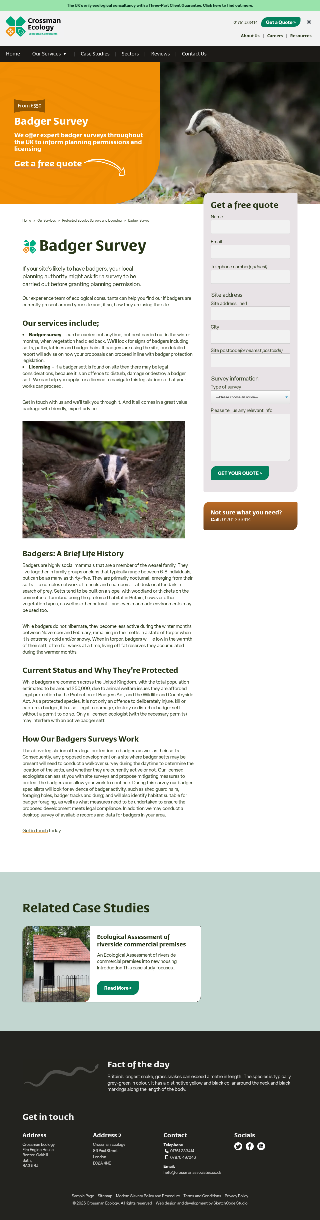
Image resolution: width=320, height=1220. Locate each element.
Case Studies (95, 54)
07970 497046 (183, 1157)
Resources (301, 35)
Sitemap (105, 1196)
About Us (250, 35)
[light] (309, 22)
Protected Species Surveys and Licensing (92, 220)
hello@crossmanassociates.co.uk (192, 1172)
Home (13, 54)
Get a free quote (48, 163)
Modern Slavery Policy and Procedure (148, 1196)
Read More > (118, 988)
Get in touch (35, 830)
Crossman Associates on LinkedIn (261, 1146)
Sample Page (83, 1196)
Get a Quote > (281, 22)
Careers (275, 35)
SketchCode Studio (231, 1203)
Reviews (160, 54)
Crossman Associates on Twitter (238, 1146)
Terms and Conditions (202, 1196)
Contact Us (194, 54)
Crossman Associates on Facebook (250, 1146)
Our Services (46, 54)
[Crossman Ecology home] (34, 26)
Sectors (130, 54)
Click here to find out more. (228, 5)
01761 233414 (246, 22)
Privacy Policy (236, 1196)
